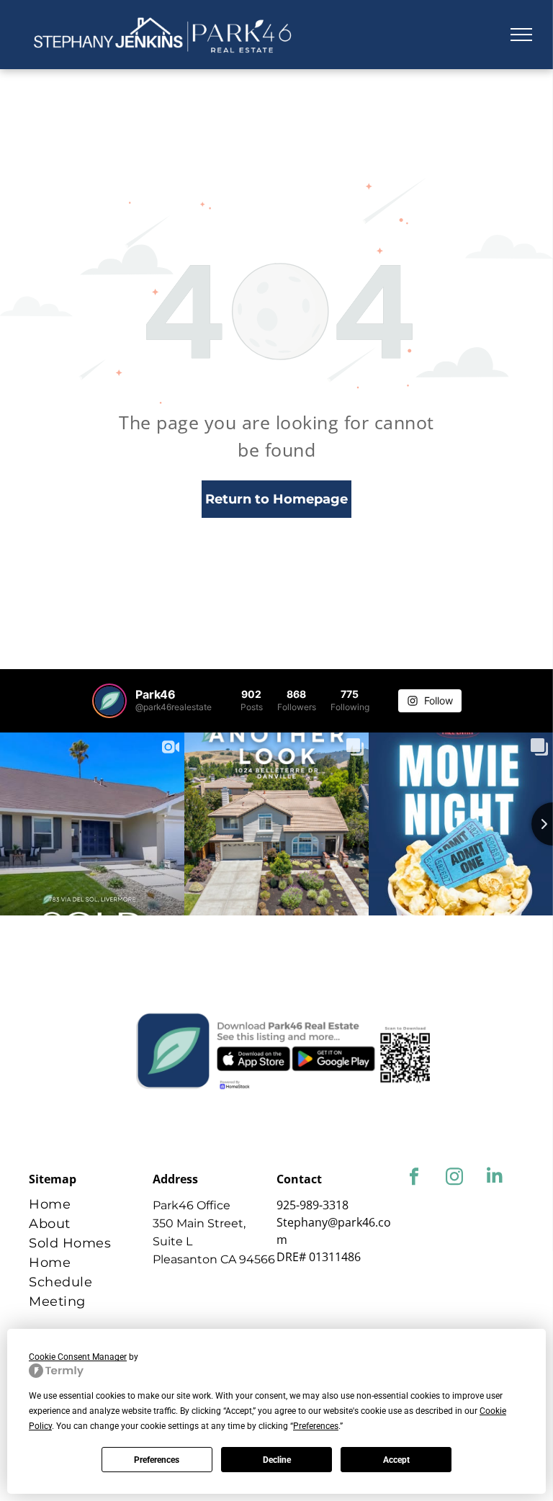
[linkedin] (494, 1178)
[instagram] (454, 1178)
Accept (396, 1460)
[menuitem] (91, 1204)
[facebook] (413, 1178)
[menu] (521, 34)
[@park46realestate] (109, 700)
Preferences (156, 1460)
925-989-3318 (312, 1205)
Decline (277, 1460)
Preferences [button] (315, 1426)
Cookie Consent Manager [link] (78, 1357)
